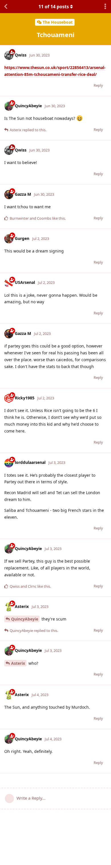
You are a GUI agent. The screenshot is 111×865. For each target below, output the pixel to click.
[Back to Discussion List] (5, 6)
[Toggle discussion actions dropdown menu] (105, 6)
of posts (53, 6)
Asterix (18, 663)
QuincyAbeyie (24, 619)
